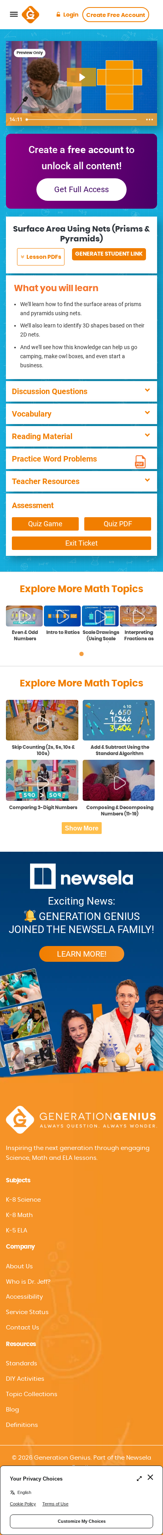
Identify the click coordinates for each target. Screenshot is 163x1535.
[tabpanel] (25, 624)
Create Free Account (115, 15)
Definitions (22, 1425)
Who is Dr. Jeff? (28, 1282)
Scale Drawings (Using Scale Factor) (101, 636)
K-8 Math (19, 1215)
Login (70, 15)
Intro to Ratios (63, 632)
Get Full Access (81, 189)
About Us (19, 1267)
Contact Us (22, 1328)
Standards (21, 1364)
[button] (81, 1297)
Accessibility (24, 1297)
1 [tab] (81, 654)
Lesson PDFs (43, 257)
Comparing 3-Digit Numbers (43, 807)
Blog (12, 1410)
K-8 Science (23, 1200)
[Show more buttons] (149, 119)
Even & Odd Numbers (25, 635)
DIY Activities (25, 1379)
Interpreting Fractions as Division (139, 636)
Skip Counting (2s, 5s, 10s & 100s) (43, 750)
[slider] (82, 119)
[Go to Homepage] (30, 14)
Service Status (27, 1312)
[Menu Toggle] (14, 14)
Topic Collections (31, 1394)
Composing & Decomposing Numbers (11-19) (120, 810)
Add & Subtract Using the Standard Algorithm (120, 750)
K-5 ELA (16, 1231)
